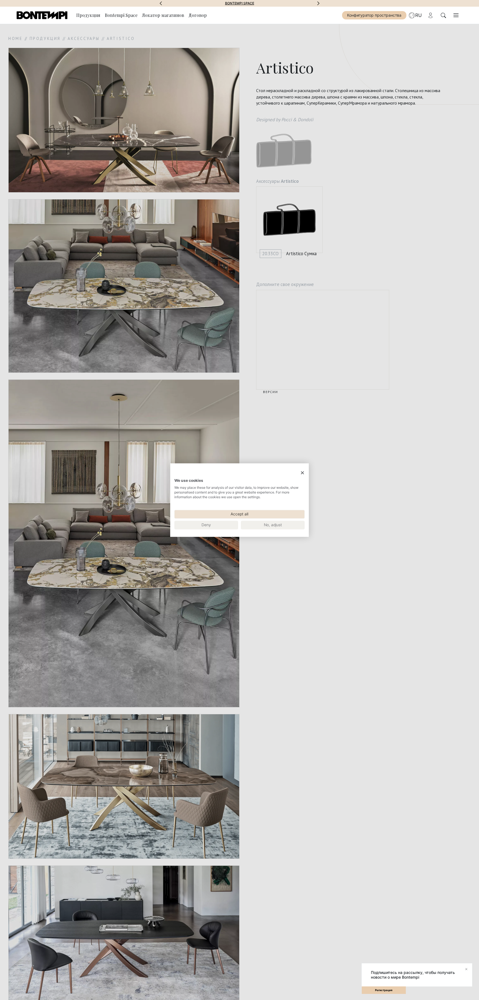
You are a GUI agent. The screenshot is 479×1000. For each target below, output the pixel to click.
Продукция (88, 15)
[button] (160, 3)
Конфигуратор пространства (374, 15)
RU (418, 15)
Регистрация (384, 990)
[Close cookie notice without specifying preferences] (302, 473)
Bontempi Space (121, 15)
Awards (240, 3)
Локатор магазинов (163, 15)
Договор (197, 15)
